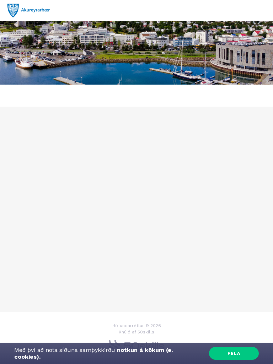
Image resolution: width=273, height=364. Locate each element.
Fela (234, 353)
